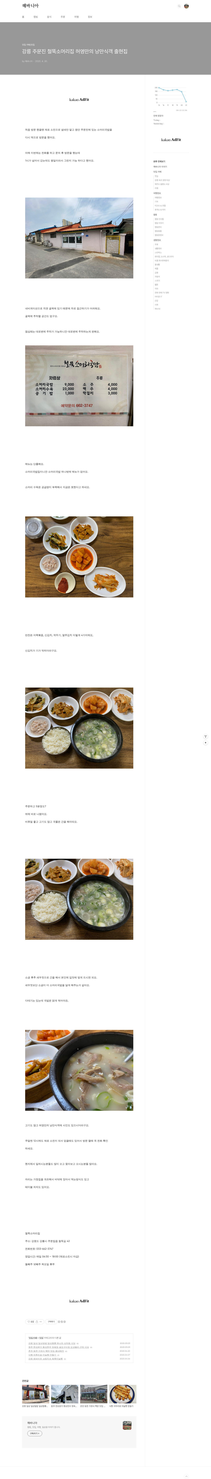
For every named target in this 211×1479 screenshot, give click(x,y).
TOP (186, 1476)
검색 (179, 6)
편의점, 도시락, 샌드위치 (164, 256)
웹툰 (156, 285)
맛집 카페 (33, 1337)
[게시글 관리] (41, 1321)
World (157, 309)
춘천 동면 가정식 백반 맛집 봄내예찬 (46, 1351)
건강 (156, 301)
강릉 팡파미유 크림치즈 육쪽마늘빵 (45, 1358)
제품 (156, 268)
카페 (156, 188)
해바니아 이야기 (160, 166)
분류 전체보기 (159, 161)
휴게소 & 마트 (160, 210)
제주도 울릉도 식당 (162, 184)
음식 (49, 16)
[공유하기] (37, 1321)
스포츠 (157, 281)
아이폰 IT (158, 297)
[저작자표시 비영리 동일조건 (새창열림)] (61, 1321)
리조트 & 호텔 (160, 205)
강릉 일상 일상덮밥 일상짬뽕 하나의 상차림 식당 (51, 1343)
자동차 (157, 276)
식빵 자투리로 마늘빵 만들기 (42, 1355)
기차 (156, 201)
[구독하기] (205, 742)
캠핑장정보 (159, 235)
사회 (156, 305)
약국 (156, 289)
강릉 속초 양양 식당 (162, 180)
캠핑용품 (158, 231)
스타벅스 (158, 252)
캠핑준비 (158, 227)
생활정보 (157, 240)
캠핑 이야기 (159, 223)
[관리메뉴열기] (205, 736)
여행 (76, 16)
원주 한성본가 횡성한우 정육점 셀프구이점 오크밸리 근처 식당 (58, 1347)
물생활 (157, 264)
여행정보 (157, 193)
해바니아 (30, 6)
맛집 (41, 1337)
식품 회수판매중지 (162, 260)
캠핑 (36, 16)
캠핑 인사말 (159, 219)
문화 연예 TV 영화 (162, 293)
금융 (156, 272)
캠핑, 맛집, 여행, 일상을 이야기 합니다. (43, 1427)
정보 (90, 16)
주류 (63, 16)
